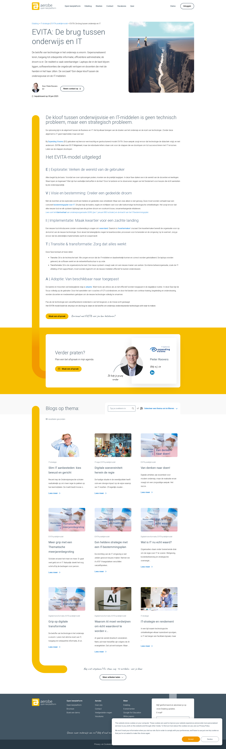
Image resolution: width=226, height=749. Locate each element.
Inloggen (187, 6)
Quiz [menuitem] (132, 6)
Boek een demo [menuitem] (73, 712)
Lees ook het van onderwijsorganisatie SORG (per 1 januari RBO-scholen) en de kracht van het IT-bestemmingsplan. (97, 212)
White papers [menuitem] (128, 716)
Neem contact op (70, 89)
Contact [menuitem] (109, 6)
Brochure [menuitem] (70, 709)
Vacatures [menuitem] (121, 6)
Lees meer (53, 493)
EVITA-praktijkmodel (59, 23)
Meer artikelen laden (111, 677)
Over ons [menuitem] (98, 705)
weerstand (103, 228)
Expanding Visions (55, 141)
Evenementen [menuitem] (129, 709)
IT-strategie (45, 23)
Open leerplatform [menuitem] (73, 6)
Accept (191, 739)
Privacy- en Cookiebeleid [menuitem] (104, 744)
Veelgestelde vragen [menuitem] (103, 712)
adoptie (89, 287)
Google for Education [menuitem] (132, 712)
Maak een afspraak (57, 316)
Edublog (35, 23)
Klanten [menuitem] (99, 6)
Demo (173, 6)
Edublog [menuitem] (88, 6)
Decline (210, 739)
